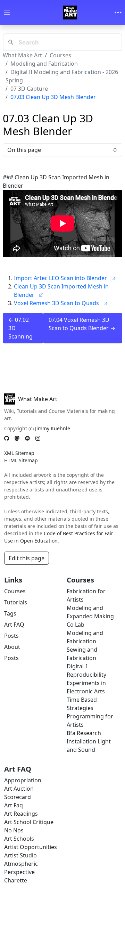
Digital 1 (77, 666)
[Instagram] (37, 438)
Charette (15, 880)
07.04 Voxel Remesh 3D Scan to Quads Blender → (82, 324)
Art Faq (13, 805)
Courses (60, 55)
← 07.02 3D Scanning (20, 328)
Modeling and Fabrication (44, 63)
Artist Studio (20, 855)
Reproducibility (86, 674)
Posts (11, 635)
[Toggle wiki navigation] (7, 13)
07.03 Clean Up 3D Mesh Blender (53, 97)
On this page (24, 150)
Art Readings (21, 813)
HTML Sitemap (21, 460)
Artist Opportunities (30, 847)
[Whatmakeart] (70, 12)
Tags (10, 613)
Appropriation (22, 780)
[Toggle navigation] (118, 12)
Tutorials (15, 602)
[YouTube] (27, 438)
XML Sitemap (19, 453)
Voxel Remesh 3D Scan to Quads (56, 303)
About (12, 647)
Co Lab (75, 624)
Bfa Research (84, 733)
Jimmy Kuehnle (52, 428)
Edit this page (26, 558)
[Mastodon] (17, 438)
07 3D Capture (29, 88)
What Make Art (22, 55)
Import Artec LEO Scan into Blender (60, 278)
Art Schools (19, 838)
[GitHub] (6, 438)
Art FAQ (14, 624)
